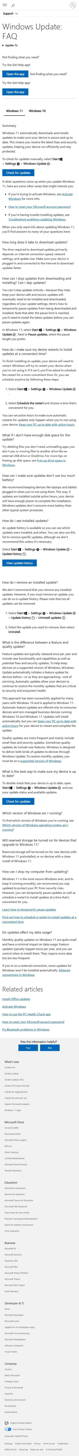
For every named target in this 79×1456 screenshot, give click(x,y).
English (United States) (21, 1422)
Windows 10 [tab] (37, 111)
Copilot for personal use (16, 1097)
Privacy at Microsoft (14, 1387)
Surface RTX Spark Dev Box (17, 1085)
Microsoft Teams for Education (19, 1200)
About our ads (36, 1449)
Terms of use (49, 1443)
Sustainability (11, 1412)
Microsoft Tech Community (17, 1333)
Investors (9, 1393)
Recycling (23, 1449)
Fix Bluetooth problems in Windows (25, 1029)
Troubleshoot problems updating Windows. (37, 219)
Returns (8, 1146)
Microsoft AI (10, 1248)
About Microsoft (12, 1375)
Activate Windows (14, 1006)
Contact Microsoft (23, 1443)
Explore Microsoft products (17, 1104)
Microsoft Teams (12, 1279)
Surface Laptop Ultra (14, 1079)
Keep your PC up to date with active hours (46, 424)
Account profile (12, 1127)
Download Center (13, 1133)
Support (8, 13)
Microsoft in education (15, 1188)
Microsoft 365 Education (16, 1206)
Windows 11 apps (13, 1110)
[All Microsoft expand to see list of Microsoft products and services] (4, 5)
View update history (19, 563)
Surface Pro (10, 1067)
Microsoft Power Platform (16, 1272)
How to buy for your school (17, 1212)
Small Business (11, 1291)
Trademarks (62, 1443)
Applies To (11, 45)
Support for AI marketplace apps (20, 1327)
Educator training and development (21, 1218)
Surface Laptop (11, 1073)
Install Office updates (16, 999)
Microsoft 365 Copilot (15, 1285)
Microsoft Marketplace (15, 1339)
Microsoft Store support (16, 1140)
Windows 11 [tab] (14, 111)
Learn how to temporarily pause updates (29, 909)
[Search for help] (13, 5)
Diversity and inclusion (15, 1399)
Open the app (15, 74)
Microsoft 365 (11, 1266)
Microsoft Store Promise (16, 1164)
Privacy (37, 1443)
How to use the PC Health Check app (26, 1014)
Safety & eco (10, 1449)
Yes (28, 1048)
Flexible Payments (13, 1170)
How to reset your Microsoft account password (39, 207)
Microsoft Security (13, 1254)
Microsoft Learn (12, 1321)
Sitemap (8, 1443)
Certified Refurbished (14, 1158)
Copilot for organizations (16, 1091)
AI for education (12, 1230)
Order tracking (11, 1152)
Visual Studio (11, 1351)
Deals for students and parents (19, 1224)
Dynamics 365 (11, 1260)
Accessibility (10, 1405)
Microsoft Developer (14, 1314)
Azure (7, 1308)
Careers (8, 1369)
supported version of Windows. (41, 761)
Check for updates (18, 173)
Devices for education (15, 1194)
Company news (12, 1381)
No (50, 1048)
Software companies (14, 1345)
